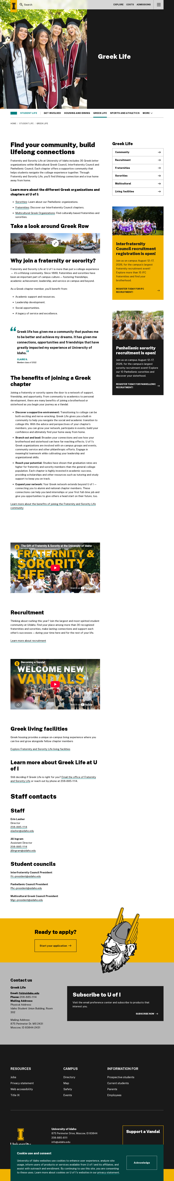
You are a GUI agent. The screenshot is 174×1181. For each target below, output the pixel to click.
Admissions (144, 4)
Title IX (15, 1095)
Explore (119, 4)
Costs (130, 4)
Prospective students (120, 1077)
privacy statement (108, 1172)
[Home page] (13, 6)
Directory (69, 1077)
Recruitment (123, 160)
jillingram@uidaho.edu (23, 850)
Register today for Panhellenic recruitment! (136, 386)
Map (66, 1083)
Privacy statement (22, 1083)
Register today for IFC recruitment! (130, 290)
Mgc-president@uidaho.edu (26, 900)
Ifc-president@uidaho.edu (25, 876)
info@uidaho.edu (61, 1142)
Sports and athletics (124, 113)
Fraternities (22, 207)
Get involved (52, 113)
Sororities (21, 201)
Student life (28, 113)
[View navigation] (158, 4)
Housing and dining (77, 113)
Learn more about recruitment (28, 640)
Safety (67, 1089)
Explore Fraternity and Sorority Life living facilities (40, 749)
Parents (112, 1089)
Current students (118, 1083)
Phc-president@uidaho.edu (26, 888)
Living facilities (124, 191)
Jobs (13, 1077)
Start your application (53, 945)
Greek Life (100, 113)
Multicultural (123, 183)
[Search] (21, 4)
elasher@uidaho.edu (22, 830)
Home (13, 123)
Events (67, 1095)
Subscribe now (145, 1013)
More (147, 113)
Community (122, 152)
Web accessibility (21, 1089)
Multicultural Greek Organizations (35, 213)
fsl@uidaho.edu (29, 993)
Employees (114, 1095)
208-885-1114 (18, 826)
